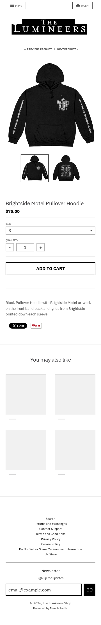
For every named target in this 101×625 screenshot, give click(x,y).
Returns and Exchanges (51, 524)
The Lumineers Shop (57, 603)
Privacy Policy (50, 539)
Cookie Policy (50, 544)
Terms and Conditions (50, 534)
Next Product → (68, 49)
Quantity (12, 240)
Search (50, 518)
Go (89, 590)
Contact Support (50, 529)
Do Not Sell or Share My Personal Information (50, 549)
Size (8, 223)
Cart (85, 6)
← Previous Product (38, 49)
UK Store (51, 554)
